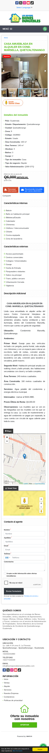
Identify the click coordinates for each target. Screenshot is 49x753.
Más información (17, 751)
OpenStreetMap (40, 483)
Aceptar (40, 749)
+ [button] (7, 437)
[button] (45, 56)
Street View (14, 103)
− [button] (7, 441)
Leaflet (26, 483)
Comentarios (9, 562)
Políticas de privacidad (13, 700)
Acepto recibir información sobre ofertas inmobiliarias (22, 575)
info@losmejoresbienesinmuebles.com (18, 666)
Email (6, 546)
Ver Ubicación (23, 506)
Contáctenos (9, 697)
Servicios (7, 690)
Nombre (7, 530)
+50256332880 (9, 654)
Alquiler (7, 686)
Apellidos (8, 538)
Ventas (7, 683)
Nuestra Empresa (11, 693)
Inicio (6, 38)
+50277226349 (9, 660)
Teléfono (7, 554)
